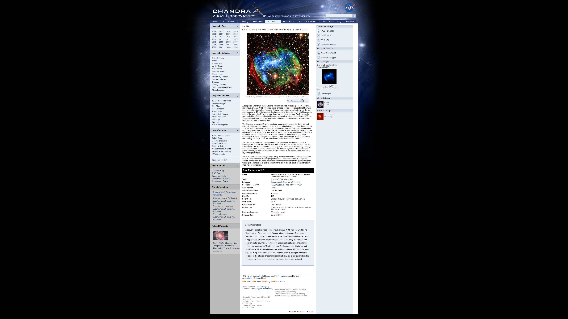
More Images (326, 94)
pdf (334, 58)
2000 (228, 47)
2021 (221, 34)
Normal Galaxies (219, 79)
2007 (235, 42)
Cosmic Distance (219, 141)
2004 (228, 45)
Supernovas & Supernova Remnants (285, 182)
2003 (235, 45)
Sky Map (216, 106)
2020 (228, 34)
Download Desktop (328, 45)
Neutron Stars (218, 71)
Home (214, 21)
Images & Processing (221, 151)
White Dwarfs (218, 66)
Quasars (215, 82)
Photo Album (273, 21)
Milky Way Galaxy (220, 77)
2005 (221, 45)
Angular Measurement (221, 149)
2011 (235, 39)
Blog (339, 21)
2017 (221, 37)
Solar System (218, 58)
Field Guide (258, 21)
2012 (228, 39)
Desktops (216, 119)
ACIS (273, 202)
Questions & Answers (221, 179)
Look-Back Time (219, 143)
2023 (235, 31)
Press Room (288, 21)
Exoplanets (217, 63)
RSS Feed (216, 173)
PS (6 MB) (325, 40)
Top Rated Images (220, 114)
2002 (214, 47)
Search (256, 276)
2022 (214, 34)
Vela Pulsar (328, 115)
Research (350, 21)
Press (258, 282)
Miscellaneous (218, 90)
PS (332, 86)
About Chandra (229, 21)
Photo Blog (217, 111)
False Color (217, 138)
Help (262, 276)
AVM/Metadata (218, 154)
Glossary (257, 278)
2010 (214, 42)
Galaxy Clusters (219, 85)
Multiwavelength (219, 103)
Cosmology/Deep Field (221, 87)
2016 (228, 37)
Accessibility (247, 278)
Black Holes (217, 74)
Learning (244, 21)
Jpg (326, 86)
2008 (228, 42)
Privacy (296, 276)
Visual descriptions (220, 125)
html (330, 58)
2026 (214, 31)
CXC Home (247, 276)
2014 (214, 39)
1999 (235, 47)
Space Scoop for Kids (221, 101)
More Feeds (280, 282)
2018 (214, 37)
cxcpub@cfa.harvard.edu (262, 289)
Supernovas (217, 69)
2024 (228, 31)
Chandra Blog (218, 171)
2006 (214, 45)
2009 (221, 42)
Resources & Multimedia (309, 21)
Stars (214, 61)
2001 (221, 47)
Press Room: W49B (328, 53)
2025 (221, 31)
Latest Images (286, 276)
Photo (248, 282)
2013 (221, 39)
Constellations (218, 109)
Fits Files (216, 122)
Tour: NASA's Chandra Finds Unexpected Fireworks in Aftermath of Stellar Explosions (226, 245)
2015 (235, 37)
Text (306, 101)
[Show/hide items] (237, 27)
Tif (329, 86)
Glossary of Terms (220, 181)
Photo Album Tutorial (221, 135)
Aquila (273, 188)
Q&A (264, 278)
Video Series (328, 21)
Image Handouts (219, 117)
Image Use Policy (219, 160)
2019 (235, 34)
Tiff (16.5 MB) (326, 36)
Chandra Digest (262, 287)
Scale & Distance (219, 146)
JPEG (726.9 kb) (327, 31)
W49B (326, 102)
